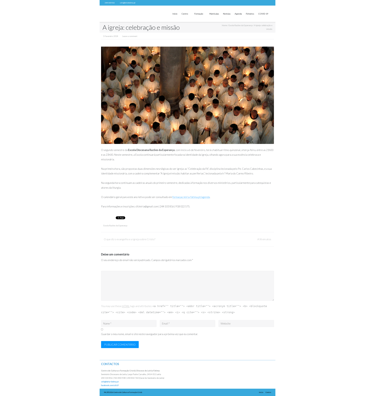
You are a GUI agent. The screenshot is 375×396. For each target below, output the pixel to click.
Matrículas (214, 13)
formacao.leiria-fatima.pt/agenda (191, 197)
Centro (184, 13)
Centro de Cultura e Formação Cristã (127, 392)
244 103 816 (110, 3)
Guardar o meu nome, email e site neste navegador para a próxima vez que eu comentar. (149, 334)
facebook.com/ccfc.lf (110, 385)
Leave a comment (129, 36)
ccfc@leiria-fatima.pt (110, 381)
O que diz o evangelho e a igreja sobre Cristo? (129, 239)
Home (224, 25)
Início (174, 13)
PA (105, 392)
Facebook (271, 3)
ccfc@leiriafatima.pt (127, 3)
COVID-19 (263, 13)
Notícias (227, 13)
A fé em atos (264, 239)
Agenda (238, 13)
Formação (198, 13)
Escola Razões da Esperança (241, 25)
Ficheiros (250, 13)
